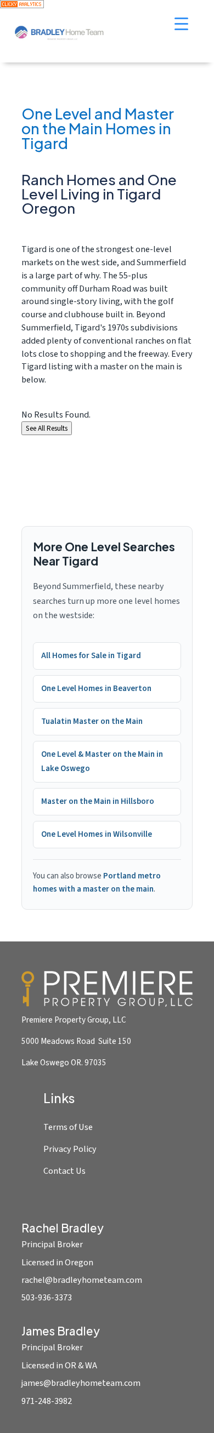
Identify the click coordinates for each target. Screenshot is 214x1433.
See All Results (46, 428)
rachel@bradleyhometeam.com (81, 1280)
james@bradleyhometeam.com (80, 1383)
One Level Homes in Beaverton (96, 688)
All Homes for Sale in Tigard (91, 655)
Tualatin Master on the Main (92, 721)
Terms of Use (68, 1127)
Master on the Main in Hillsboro (97, 801)
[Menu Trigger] (182, 23)
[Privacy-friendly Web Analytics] (22, 6)
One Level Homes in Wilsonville (96, 834)
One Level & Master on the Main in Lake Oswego (102, 761)
